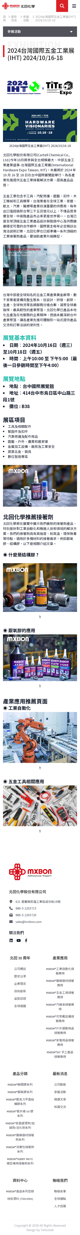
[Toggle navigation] (74, 6)
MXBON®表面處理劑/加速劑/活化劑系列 (20, 1126)
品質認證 (20, 999)
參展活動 (60, 1092)
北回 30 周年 (20, 958)
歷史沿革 (20, 977)
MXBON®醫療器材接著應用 (60, 983)
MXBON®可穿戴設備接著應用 (60, 1019)
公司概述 (20, 969)
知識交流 (60, 1107)
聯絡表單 (60, 1192)
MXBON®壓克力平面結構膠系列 (20, 1102)
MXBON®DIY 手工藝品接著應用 (60, 1054)
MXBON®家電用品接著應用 (60, 1043)
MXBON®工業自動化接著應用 (60, 971)
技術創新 (20, 991)
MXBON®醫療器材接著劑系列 (20, 1137)
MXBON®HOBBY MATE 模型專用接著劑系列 (20, 1161)
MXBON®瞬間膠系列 (20, 1085)
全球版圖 (20, 1006)
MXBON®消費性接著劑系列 (20, 1149)
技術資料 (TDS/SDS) (20, 1199)
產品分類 (20, 1074)
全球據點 (60, 1199)
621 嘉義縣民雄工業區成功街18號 (38, 901)
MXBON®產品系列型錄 (20, 1192)
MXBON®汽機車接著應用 (60, 1007)
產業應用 (60, 958)
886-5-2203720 (26, 915)
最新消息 (60, 1074)
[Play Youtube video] (40, 265)
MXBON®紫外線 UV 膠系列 (20, 1114)
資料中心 (20, 1180)
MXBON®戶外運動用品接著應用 (60, 1031)
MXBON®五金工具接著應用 (60, 995)
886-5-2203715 (26, 908)
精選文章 (60, 1100)
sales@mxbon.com (29, 921)
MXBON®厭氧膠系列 (20, 1092)
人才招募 (60, 1206)
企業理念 (20, 984)
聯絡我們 (60, 1180)
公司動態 (60, 1085)
